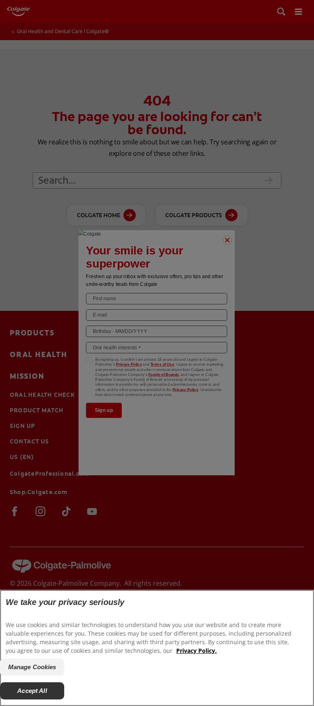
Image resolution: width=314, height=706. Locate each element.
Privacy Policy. (196, 650)
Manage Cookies (32, 666)
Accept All (32, 690)
